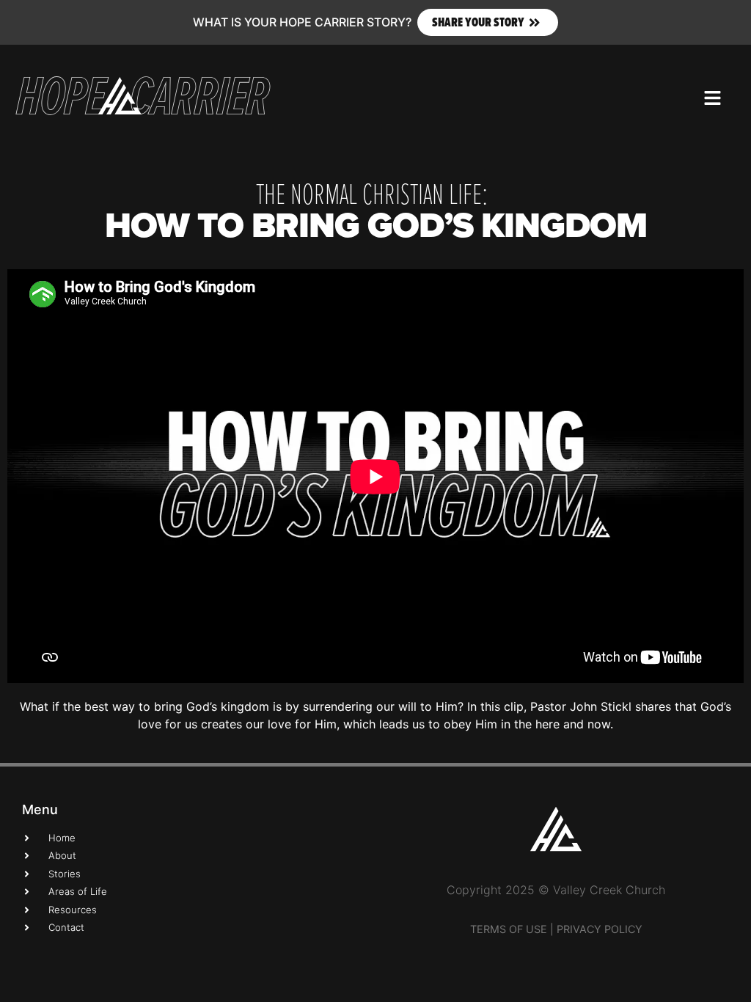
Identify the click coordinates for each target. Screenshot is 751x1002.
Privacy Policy (599, 929)
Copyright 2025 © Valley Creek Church (556, 889)
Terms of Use (508, 929)
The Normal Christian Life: (372, 192)
